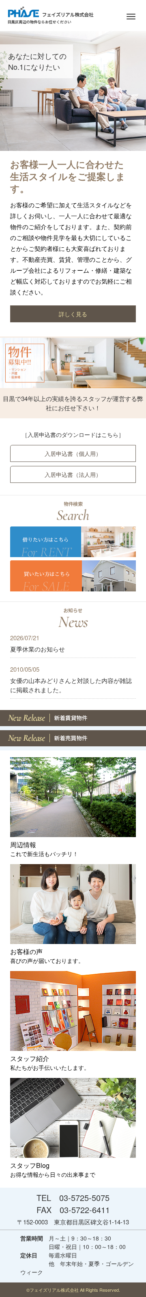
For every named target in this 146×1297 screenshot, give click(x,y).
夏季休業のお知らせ (37, 649)
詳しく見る (73, 314)
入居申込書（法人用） (73, 474)
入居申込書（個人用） (73, 453)
